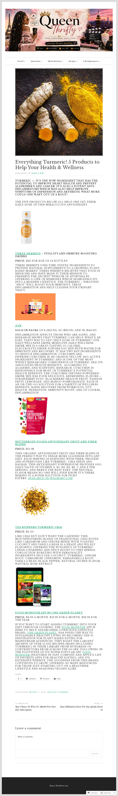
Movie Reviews (54, 61)
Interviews (35, 61)
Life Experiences (90, 61)
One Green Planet (42, 632)
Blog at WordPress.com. (59, 786)
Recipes (72, 61)
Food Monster (74, 627)
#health (52, 692)
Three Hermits (28, 253)
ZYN (18, 325)
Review (33, 692)
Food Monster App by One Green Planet (49, 612)
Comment (94, 753)
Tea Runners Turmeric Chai (38, 527)
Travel (20, 61)
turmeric (63, 692)
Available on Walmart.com (50, 478)
